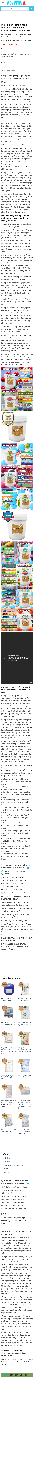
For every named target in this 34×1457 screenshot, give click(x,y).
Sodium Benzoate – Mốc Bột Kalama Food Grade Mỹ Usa (25, 1024)
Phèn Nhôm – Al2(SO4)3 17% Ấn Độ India (25, 999)
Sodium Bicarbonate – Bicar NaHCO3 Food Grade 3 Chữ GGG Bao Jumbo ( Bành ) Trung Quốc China (25, 1104)
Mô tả (3, 63)
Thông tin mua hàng (8, 70)
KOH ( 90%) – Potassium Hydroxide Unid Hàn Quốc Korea (24, 1049)
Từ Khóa (4, 66)
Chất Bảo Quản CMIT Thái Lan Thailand (7, 999)
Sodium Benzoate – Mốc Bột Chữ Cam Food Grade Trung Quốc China (8, 1103)
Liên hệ (6, 1172)
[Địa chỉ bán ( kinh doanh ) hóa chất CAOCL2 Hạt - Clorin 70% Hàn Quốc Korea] (17, 378)
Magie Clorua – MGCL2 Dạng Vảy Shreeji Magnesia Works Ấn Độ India (8, 1050)
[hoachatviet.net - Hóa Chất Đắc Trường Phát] (17, 3)
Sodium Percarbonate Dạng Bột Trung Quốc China (7, 1077)
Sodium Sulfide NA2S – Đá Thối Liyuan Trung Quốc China (25, 1131)
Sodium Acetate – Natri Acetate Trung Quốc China (24, 1077)
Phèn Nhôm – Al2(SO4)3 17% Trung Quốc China (8, 1130)
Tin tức (5, 1169)
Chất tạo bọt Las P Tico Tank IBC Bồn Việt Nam (8, 1023)
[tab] (17, 63)
